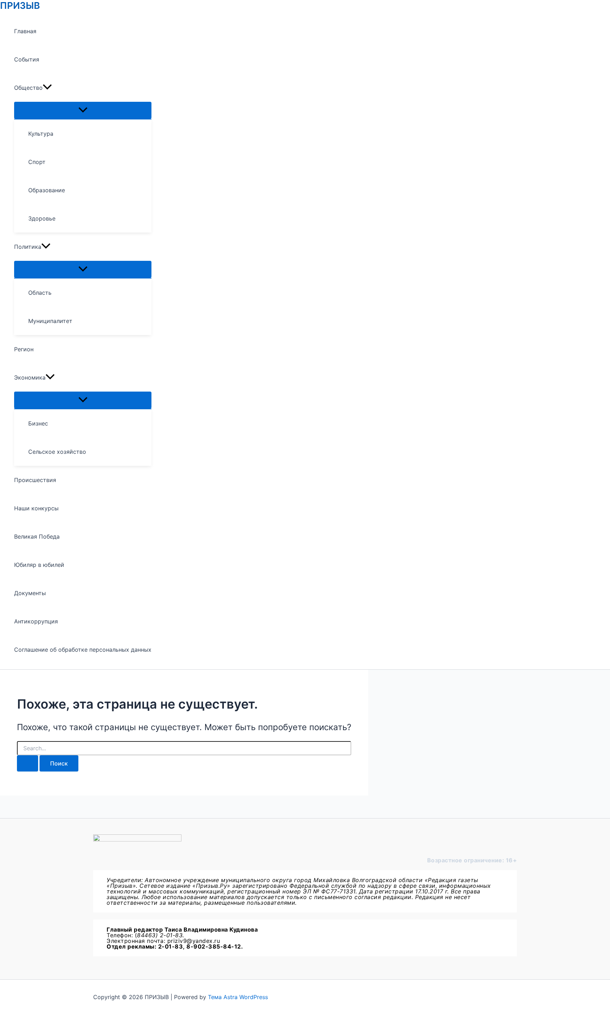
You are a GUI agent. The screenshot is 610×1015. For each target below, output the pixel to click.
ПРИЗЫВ (20, 5)
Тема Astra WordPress (238, 997)
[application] (47, 88)
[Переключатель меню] (82, 110)
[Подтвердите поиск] (27, 763)
